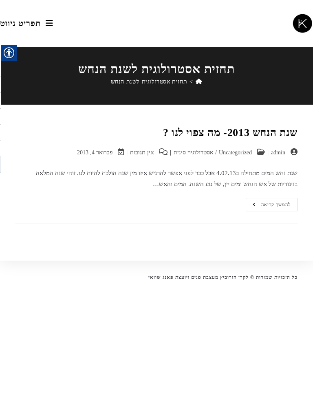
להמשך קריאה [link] (268, 206)
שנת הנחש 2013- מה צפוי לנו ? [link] (230, 132)
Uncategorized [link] (235, 152)
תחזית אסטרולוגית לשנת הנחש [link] (149, 82)
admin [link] (278, 152)
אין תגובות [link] (142, 152)
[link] (302, 23)
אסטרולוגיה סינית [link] (193, 152)
